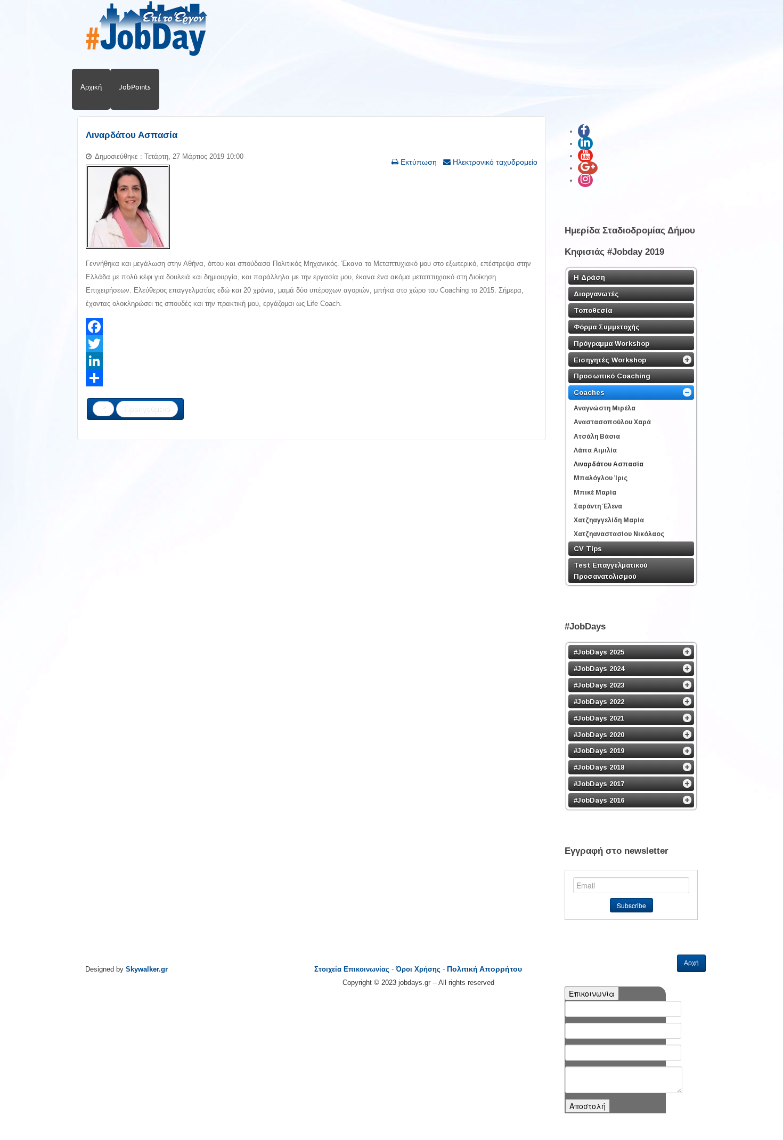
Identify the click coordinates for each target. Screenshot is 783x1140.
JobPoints (135, 87)
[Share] (311, 377)
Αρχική (91, 87)
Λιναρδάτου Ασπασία (131, 135)
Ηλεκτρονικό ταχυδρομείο (494, 162)
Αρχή (691, 963)
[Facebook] (311, 326)
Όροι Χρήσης (418, 969)
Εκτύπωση (417, 162)
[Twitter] (311, 343)
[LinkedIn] (311, 360)
